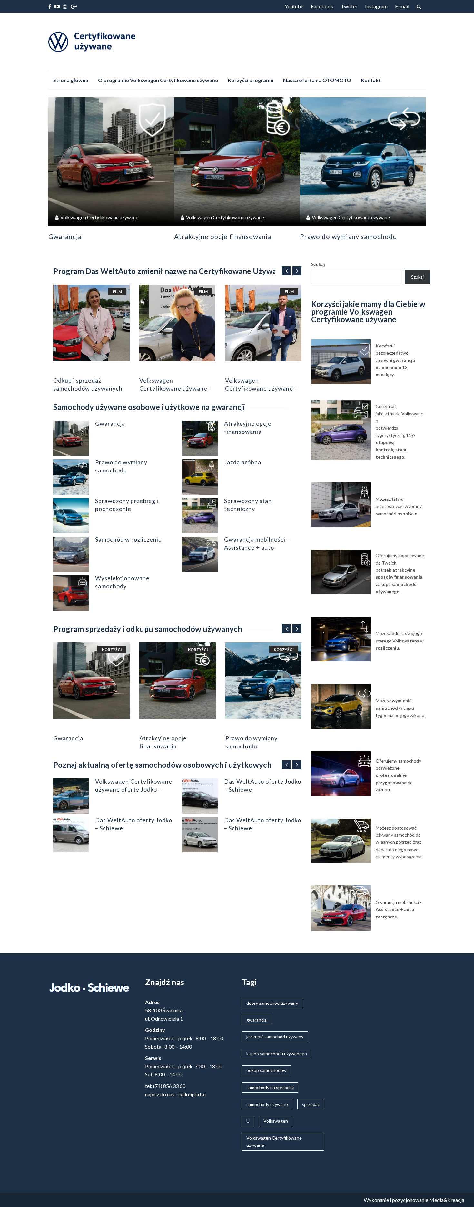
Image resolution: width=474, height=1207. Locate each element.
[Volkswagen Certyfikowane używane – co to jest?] (177, 323)
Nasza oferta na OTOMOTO (317, 80)
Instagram (376, 6)
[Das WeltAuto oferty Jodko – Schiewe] (71, 834)
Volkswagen (275, 1121)
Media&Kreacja (446, 1200)
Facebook (322, 6)
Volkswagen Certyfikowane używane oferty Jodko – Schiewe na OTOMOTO (133, 789)
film (117, 291)
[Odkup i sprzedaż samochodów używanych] (91, 323)
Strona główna (70, 80)
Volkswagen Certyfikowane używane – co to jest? (175, 388)
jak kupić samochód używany (274, 1036)
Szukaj (318, 264)
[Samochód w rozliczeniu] (71, 554)
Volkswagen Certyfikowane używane (99, 217)
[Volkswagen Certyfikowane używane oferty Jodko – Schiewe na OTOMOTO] (71, 796)
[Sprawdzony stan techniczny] (200, 515)
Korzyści (112, 649)
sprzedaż (311, 1104)
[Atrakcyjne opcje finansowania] (237, 160)
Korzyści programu (250, 80)
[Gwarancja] (111, 160)
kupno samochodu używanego (276, 1053)
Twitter (349, 6)
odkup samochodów (266, 1070)
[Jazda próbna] (200, 477)
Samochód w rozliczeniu (128, 539)
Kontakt (371, 80)
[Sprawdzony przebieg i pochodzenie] (71, 515)
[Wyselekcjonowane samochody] (71, 593)
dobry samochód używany (272, 1003)
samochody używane (267, 1104)
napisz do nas (159, 1094)
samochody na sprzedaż (270, 1087)
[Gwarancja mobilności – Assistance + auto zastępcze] (200, 554)
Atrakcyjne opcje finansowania (223, 236)
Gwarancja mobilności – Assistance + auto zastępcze (257, 547)
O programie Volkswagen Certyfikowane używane (158, 80)
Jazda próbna (242, 462)
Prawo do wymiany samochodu (348, 236)
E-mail (402, 6)
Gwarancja (65, 236)
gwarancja (256, 1019)
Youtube (294, 6)
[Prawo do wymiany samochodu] (363, 160)
